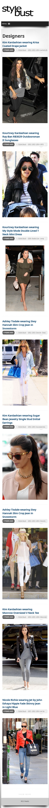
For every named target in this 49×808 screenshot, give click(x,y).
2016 (29, 238)
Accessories (40, 427)
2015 (42, 144)
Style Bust (22, 50)
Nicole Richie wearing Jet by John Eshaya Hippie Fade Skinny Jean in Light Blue (22, 703)
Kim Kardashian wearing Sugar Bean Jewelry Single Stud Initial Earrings (21, 419)
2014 (37, 50)
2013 (33, 50)
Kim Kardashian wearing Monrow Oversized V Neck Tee (20, 610)
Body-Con (35, 238)
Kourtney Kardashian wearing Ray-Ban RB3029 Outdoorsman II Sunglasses (21, 136)
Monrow (43, 617)
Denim (38, 333)
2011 (29, 711)
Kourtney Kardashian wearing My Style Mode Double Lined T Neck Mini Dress (20, 230)
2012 (29, 50)
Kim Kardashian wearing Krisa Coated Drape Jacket (20, 44)
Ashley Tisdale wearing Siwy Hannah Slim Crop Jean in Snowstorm (19, 324)
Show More (25, 794)
